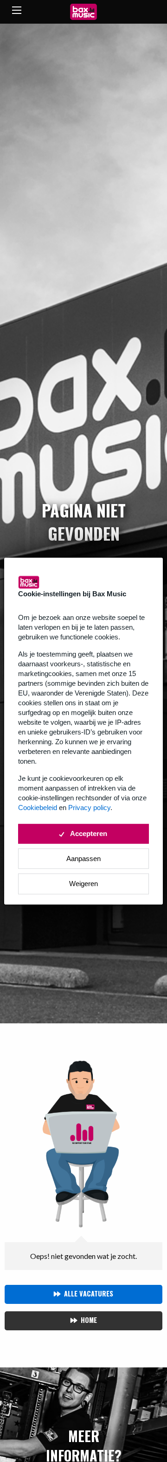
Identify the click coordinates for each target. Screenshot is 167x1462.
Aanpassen (83, 858)
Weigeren (83, 883)
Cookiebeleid (37, 807)
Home (89, 1320)
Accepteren (88, 833)
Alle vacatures (88, 1293)
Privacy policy (89, 807)
